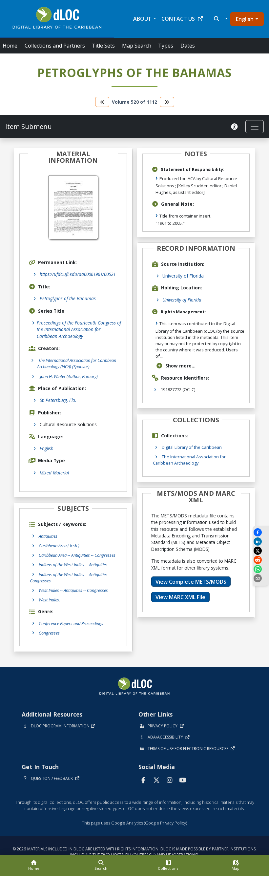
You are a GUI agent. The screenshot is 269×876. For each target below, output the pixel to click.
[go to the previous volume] (102, 102)
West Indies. (49, 600)
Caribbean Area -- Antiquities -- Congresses (77, 555)
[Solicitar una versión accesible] (235, 126)
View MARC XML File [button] (180, 597)
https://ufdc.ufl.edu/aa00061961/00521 (77, 274)
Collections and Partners (55, 45)
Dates (187, 45)
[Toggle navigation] (254, 126)
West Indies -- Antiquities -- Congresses (73, 590)
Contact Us (178, 18)
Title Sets (103, 45)
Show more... (180, 366)
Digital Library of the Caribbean (192, 447)
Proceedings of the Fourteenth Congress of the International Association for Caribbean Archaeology (79, 329)
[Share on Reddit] (261, 560)
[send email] (261, 578)
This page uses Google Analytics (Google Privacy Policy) (134, 823)
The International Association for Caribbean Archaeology (189, 460)
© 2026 (134, 852)
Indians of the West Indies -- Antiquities (73, 565)
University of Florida (183, 276)
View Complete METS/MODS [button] (190, 581)
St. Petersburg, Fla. (58, 400)
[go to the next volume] (167, 102)
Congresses (49, 633)
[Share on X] (261, 551)
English (245, 19)
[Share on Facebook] (261, 532)
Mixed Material (54, 472)
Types (165, 45)
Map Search (136, 45)
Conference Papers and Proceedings (71, 623)
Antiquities (48, 536)
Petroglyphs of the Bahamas (68, 298)
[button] (220, 18)
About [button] (142, 18)
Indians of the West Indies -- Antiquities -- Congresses (70, 578)
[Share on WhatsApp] (261, 569)
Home (10, 45)
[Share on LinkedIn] (261, 541)
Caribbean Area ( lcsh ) (59, 546)
